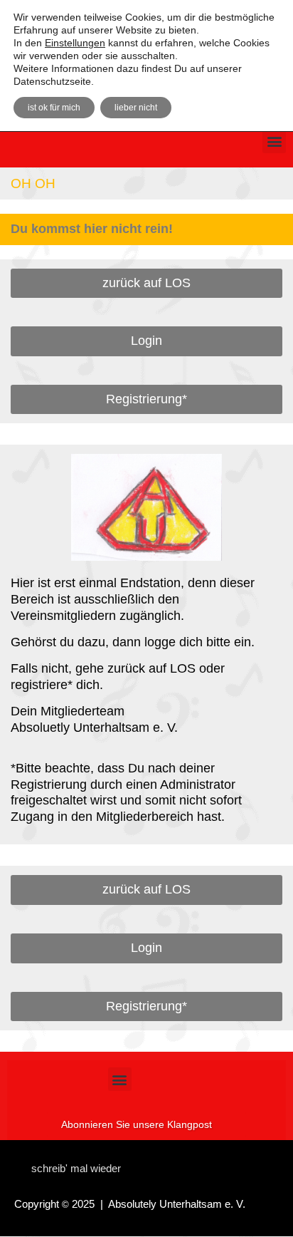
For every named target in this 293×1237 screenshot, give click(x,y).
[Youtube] (227, 1165)
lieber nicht (135, 108)
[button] (274, 141)
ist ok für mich (54, 108)
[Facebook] (204, 1165)
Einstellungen (75, 42)
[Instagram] (182, 1165)
